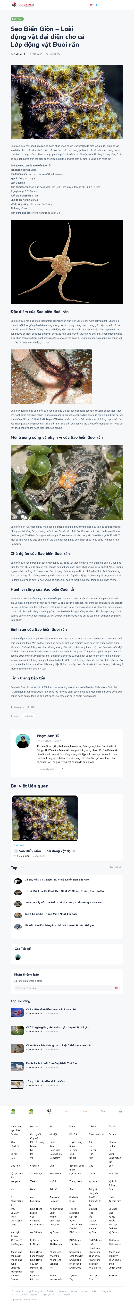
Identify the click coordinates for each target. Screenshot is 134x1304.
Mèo (13, 1189)
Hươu (72, 1201)
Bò (31, 1150)
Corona (14, 1279)
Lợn (12, 1150)
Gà (110, 1150)
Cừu (32, 1216)
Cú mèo (73, 1150)
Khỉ (51, 1126)
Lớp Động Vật (17, 1291)
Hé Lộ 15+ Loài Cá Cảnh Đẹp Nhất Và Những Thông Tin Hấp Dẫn (65, 891)
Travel (53, 1275)
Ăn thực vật (36, 1173)
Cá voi (112, 1126)
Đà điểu (14, 1154)
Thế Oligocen (17, 1244)
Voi (32, 1158)
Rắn (13, 1142)
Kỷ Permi (34, 1240)
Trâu (13, 1209)
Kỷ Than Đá (16, 1240)
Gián (32, 1189)
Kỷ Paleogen (75, 1240)
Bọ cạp (72, 1158)
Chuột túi (54, 1224)
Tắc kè (72, 1209)
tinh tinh (15, 1275)
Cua (111, 1189)
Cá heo (112, 1134)
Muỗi (111, 1154)
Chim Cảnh (16, 1220)
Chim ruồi (55, 1220)
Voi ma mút (56, 1279)
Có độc (92, 1197)
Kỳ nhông (74, 1212)
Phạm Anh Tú (20, 54)
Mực (111, 1212)
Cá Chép (113, 1209)
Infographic (106, 1291)
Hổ (51, 1267)
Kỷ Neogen (35, 1244)
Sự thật (112, 1146)
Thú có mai (55, 1173)
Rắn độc (34, 1279)
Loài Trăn (35, 1201)
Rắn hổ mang (37, 1142)
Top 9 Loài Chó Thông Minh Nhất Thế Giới (51, 914)
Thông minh (75, 1181)
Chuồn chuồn (115, 1267)
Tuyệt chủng (75, 1142)
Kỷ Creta (54, 1240)
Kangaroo (16, 1181)
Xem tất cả (115, 867)
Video (94, 1291)
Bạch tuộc (55, 1150)
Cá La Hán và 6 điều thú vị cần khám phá (51, 1009)
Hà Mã (53, 1181)
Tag (71, 1279)
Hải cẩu (93, 1150)
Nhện (72, 1146)
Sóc (111, 1165)
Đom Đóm (55, 1158)
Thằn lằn (113, 1173)
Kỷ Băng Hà (95, 1267)
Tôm (52, 1146)
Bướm (33, 1146)
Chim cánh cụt (96, 1134)
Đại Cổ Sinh (36, 1232)
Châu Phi (34, 1165)
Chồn (52, 1212)
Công (13, 1224)
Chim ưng (35, 1220)
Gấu (91, 1142)
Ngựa (72, 1126)
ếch (12, 1197)
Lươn (111, 1197)
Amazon (54, 1197)
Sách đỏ (73, 1197)
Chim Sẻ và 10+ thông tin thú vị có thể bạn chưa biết (59, 1045)
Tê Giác (34, 1181)
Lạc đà (33, 1212)
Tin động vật (64, 1294)
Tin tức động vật (29, 1294)
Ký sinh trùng (56, 1209)
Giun (71, 1189)
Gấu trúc (15, 1146)
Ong (71, 1154)
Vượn (72, 1220)
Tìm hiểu (50, 1291)
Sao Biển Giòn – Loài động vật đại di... (48, 851)
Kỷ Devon (113, 1232)
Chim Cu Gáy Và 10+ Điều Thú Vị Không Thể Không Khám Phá (63, 902)
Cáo (52, 1165)
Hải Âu (112, 1220)
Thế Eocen (114, 1240)
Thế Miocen (56, 1244)
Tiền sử (53, 1189)
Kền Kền (73, 1216)
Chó (91, 1165)
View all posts (47, 769)
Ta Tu (92, 1173)
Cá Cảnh (15, 1212)
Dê (31, 1154)
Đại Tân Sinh (75, 1173)
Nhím (13, 1216)
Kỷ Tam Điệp (115, 1201)
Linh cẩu (93, 1275)
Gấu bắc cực (56, 1154)
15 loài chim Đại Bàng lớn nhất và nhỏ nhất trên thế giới (59, 925)
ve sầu (112, 1216)
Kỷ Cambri (55, 1232)
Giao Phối (15, 1165)
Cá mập (93, 1126)
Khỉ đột (53, 1134)
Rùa (91, 1154)
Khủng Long (36, 1209)
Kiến (91, 1158)
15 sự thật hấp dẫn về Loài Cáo (45, 1081)
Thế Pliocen (75, 1244)
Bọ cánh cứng (37, 1224)
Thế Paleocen (96, 1240)
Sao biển (28, 716)
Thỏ (91, 1212)
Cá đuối (93, 1209)
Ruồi (13, 1158)
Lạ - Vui (84, 1291)
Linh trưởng (75, 1267)
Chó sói (112, 1142)
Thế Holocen (115, 1244)
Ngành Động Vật (34, 1291)
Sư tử (53, 1142)
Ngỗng (53, 1216)
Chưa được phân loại (67, 1291)
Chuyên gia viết (48, 1294)
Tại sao (73, 1275)
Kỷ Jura (93, 1181)
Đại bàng (34, 1126)
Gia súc (92, 1220)
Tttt (91, 1279)
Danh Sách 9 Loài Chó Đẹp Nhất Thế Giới (51, 1063)
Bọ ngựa (34, 1275)
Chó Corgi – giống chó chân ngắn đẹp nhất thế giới (57, 1027)
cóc (32, 1197)
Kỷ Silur (93, 1232)
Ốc (90, 1216)
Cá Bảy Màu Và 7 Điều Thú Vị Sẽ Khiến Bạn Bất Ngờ (57, 879)
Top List (14, 1294)
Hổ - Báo (73, 1134)
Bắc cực (54, 1201)
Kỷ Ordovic (74, 1232)
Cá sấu (14, 1134)
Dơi (90, 1146)
